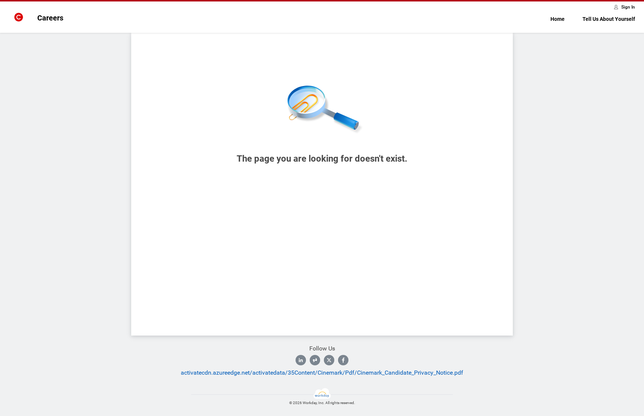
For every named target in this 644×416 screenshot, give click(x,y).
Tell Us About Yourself (609, 19)
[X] (329, 360)
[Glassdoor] (315, 360)
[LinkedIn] (301, 360)
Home (557, 19)
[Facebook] (343, 360)
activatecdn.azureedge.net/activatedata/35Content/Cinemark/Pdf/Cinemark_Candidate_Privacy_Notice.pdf (322, 372)
